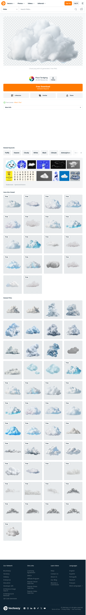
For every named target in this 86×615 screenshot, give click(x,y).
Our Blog (53, 579)
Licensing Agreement (31, 571)
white (36, 152)
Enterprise (7, 579)
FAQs (51, 570)
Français (71, 582)
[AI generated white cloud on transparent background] (12, 530)
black (44, 152)
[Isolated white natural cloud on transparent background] (12, 450)
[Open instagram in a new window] (28, 609)
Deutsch (71, 579)
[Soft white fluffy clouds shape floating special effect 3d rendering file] (53, 470)
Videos (30, 3)
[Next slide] (77, 151)
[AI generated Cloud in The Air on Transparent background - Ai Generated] (53, 308)
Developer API (8, 585)
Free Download (43, 87)
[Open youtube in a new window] (45, 609)
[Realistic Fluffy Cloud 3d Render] (73, 263)
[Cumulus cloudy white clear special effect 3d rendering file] (53, 490)
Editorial (41, 3)
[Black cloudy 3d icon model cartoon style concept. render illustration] (73, 349)
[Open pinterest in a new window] (34, 609)
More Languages (74, 585)
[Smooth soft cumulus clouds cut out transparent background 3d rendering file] (12, 490)
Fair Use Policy (76, 610)
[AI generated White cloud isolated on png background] (33, 308)
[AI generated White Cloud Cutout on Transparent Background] (73, 490)
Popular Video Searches (32, 591)
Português (71, 576)
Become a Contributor (54, 583)
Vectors (10, 3)
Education (6, 582)
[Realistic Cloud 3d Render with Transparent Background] (33, 223)
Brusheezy (7, 570)
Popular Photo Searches (32, 586)
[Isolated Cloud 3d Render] (73, 243)
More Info (8, 106)
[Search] (76, 9)
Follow (53, 80)
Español (70, 573)
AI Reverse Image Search (9, 589)
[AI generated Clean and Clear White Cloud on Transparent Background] (73, 510)
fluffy (7, 152)
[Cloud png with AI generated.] (12, 203)
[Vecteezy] (3, 3)
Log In (76, 3)
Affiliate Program (33, 578)
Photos (20, 3)
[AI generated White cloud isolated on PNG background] (12, 308)
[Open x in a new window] (41, 609)
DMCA (29, 575)
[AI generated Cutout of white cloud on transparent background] (53, 510)
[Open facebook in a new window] (24, 609)
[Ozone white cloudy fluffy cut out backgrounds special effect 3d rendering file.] (73, 470)
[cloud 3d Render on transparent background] (12, 283)
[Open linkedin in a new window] (31, 609)
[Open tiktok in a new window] (38, 609)
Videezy (6, 576)
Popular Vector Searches (32, 581)
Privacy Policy (66, 610)
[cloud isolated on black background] (12, 369)
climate (54, 152)
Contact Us (53, 573)
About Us (53, 576)
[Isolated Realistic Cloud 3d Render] (32, 283)
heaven (16, 152)
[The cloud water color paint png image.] (33, 369)
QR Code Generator (6, 598)
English (70, 570)
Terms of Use (56, 610)
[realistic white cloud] (53, 243)
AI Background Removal (8, 594)
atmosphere (65, 152)
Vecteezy (6, 573)
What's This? (18, 102)
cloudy (26, 152)
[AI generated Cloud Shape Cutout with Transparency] (33, 510)
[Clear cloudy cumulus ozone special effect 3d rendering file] (33, 490)
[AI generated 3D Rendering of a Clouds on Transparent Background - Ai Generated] (53, 450)
